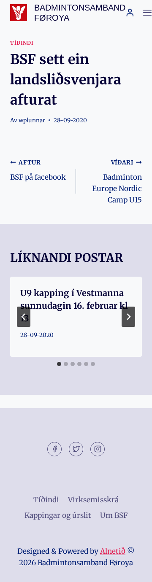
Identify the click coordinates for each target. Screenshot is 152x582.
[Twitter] (76, 449)
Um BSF (114, 515)
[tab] (59, 364)
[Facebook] (54, 449)
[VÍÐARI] (128, 317)
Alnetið (112, 551)
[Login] (130, 12)
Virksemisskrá (93, 499)
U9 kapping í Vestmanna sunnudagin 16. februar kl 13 (74, 305)
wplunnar (32, 120)
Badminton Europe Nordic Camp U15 (117, 182)
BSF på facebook (38, 170)
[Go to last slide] (23, 317)
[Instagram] (97, 449)
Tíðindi (21, 43)
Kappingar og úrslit (57, 515)
